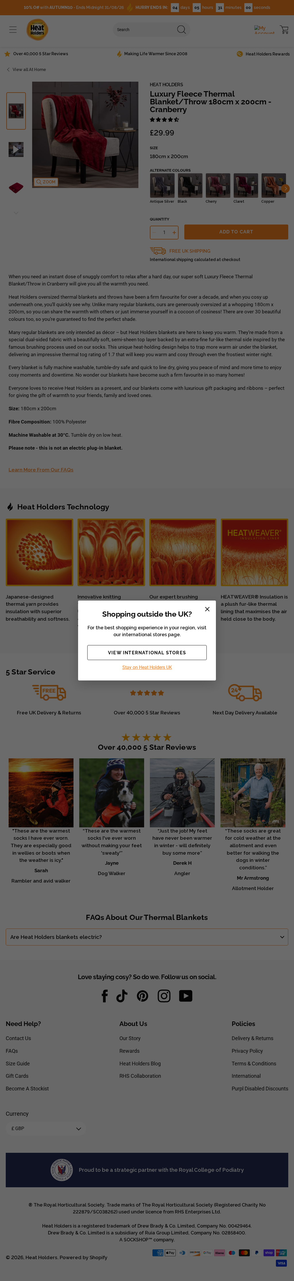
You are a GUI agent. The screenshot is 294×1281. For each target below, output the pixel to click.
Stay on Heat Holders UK (147, 667)
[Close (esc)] (207, 609)
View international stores (147, 652)
